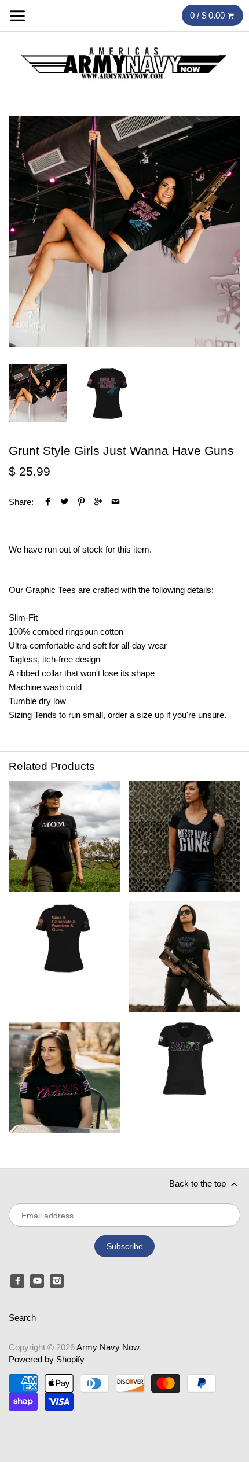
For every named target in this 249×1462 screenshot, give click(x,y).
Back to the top (198, 1183)
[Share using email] (115, 502)
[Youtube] (37, 1281)
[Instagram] (57, 1281)
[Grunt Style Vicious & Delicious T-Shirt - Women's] (64, 1077)
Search (22, 1318)
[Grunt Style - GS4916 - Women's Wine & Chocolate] (64, 956)
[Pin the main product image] (81, 502)
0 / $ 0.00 (208, 15)
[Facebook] (17, 1281)
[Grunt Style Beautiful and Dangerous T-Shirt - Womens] (184, 956)
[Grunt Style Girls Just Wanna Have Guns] (124, 231)
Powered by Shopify (47, 1359)
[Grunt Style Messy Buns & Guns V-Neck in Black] (184, 836)
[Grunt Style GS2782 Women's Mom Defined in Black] (64, 836)
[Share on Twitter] (64, 502)
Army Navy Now (107, 1347)
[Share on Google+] (98, 502)
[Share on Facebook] (47, 502)
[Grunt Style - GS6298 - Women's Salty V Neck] (184, 1077)
